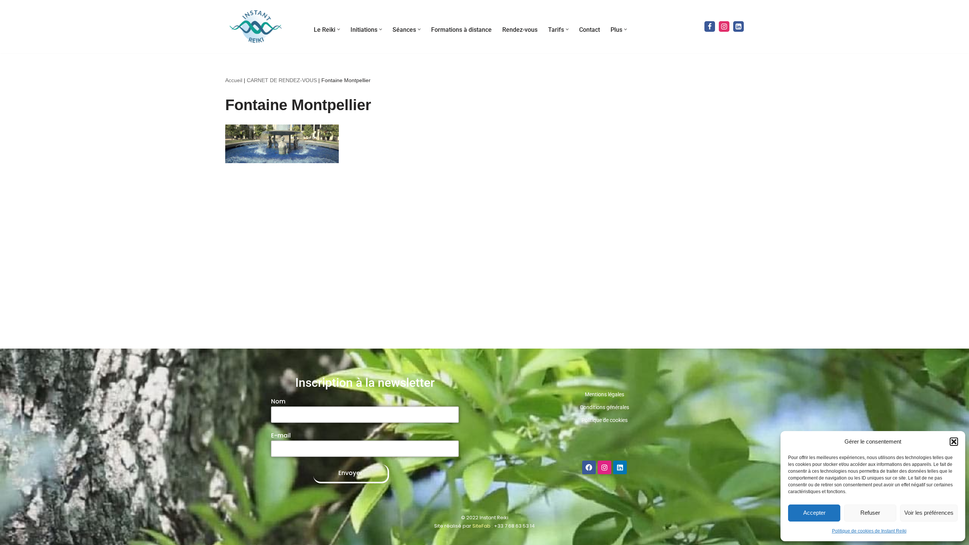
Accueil (233, 80)
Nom (278, 401)
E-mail (281, 435)
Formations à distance (461, 29)
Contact (589, 29)
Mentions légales (604, 394)
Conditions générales (604, 407)
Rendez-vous (519, 29)
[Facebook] (709, 26)
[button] (954, 441)
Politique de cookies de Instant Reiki (869, 531)
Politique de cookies (604, 420)
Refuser (870, 512)
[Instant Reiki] (255, 27)
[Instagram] (724, 26)
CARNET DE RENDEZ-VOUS (282, 80)
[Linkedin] (738, 26)
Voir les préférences (928, 512)
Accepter (814, 512)
